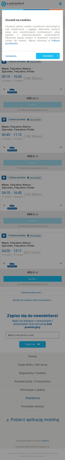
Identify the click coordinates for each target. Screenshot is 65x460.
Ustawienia (10, 56)
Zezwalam (48, 56)
